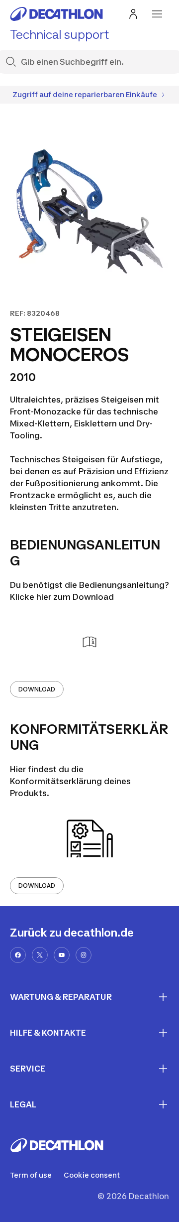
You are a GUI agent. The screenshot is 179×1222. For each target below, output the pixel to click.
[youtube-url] (62, 955)
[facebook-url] (18, 955)
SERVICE (27, 1069)
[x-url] (40, 955)
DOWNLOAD (36, 689)
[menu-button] (157, 14)
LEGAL (23, 1104)
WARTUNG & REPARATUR (61, 997)
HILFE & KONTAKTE (48, 1033)
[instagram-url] (83, 955)
